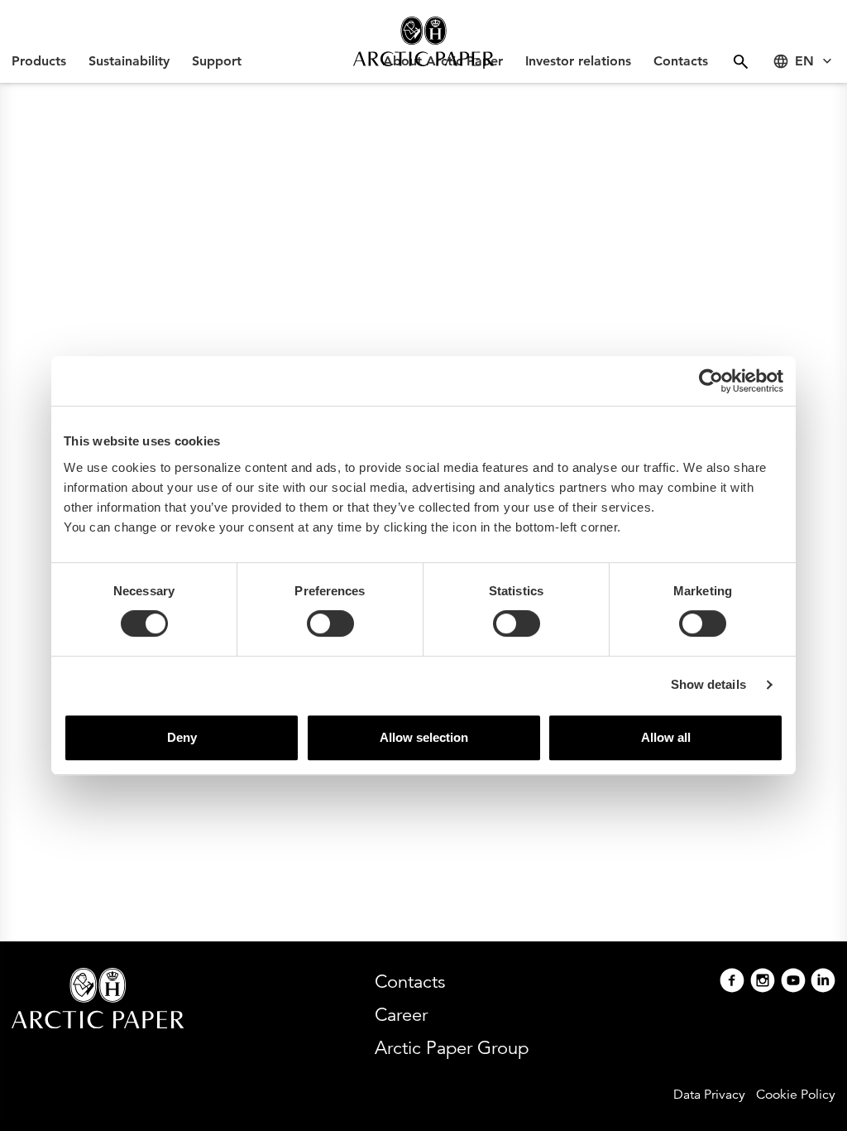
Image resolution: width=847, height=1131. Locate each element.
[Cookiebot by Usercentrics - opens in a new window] (711, 380)
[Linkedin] (823, 982)
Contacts (680, 61)
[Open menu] (740, 61)
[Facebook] (732, 982)
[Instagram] (762, 982)
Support (217, 61)
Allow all (666, 737)
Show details (708, 684)
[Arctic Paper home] (423, 41)
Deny (182, 737)
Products (39, 61)
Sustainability (129, 61)
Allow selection (424, 737)
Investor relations (578, 61)
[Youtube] (793, 982)
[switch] (330, 623)
